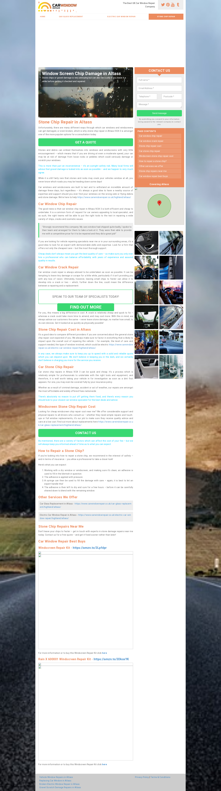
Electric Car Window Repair (121, 17)
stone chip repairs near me (153, 171)
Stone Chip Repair (166, 17)
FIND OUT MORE (85, 307)
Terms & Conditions (160, 777)
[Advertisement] (110, 45)
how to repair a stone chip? (153, 161)
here (104, 653)
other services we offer (151, 166)
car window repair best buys (153, 176)
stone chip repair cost (150, 146)
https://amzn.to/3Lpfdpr (90, 548)
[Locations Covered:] (39, 3)
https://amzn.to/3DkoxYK (111, 659)
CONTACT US (85, 433)
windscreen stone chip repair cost (156, 156)
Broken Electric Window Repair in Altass (59, 784)
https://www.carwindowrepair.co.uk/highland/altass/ (104, 197)
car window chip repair (150, 136)
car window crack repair (151, 141)
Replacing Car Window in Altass (55, 780)
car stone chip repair (149, 151)
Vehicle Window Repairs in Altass (56, 777)
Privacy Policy (142, 777)
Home (42, 17)
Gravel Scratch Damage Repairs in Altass (60, 787)
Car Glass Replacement (71, 17)
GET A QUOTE (85, 142)
